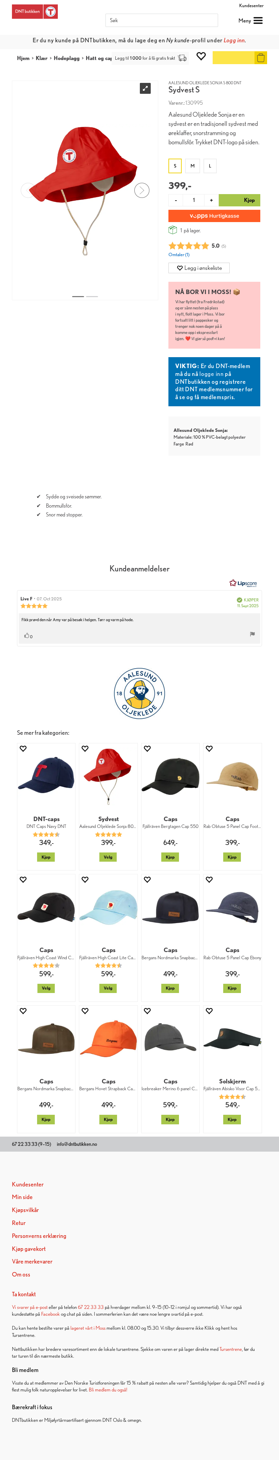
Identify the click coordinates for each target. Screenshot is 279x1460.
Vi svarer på (24, 1307)
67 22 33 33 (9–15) (31, 1144)
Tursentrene (230, 1349)
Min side (22, 1196)
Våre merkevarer (32, 1261)
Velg (108, 857)
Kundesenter (251, 5)
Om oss (21, 1274)
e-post (42, 1307)
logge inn (211, 373)
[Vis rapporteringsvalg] (252, 634)
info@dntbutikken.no (77, 1144)
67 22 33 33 (91, 1307)
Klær (42, 58)
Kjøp (46, 857)
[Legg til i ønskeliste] (22, 748)
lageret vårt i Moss (87, 1328)
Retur (19, 1222)
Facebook (50, 1314)
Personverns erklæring (39, 1235)
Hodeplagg (67, 58)
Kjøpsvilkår (25, 1209)
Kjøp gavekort (29, 1248)
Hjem (23, 58)
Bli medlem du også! (108, 1389)
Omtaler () (179, 254)
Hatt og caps (101, 58)
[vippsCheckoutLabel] (214, 216)
